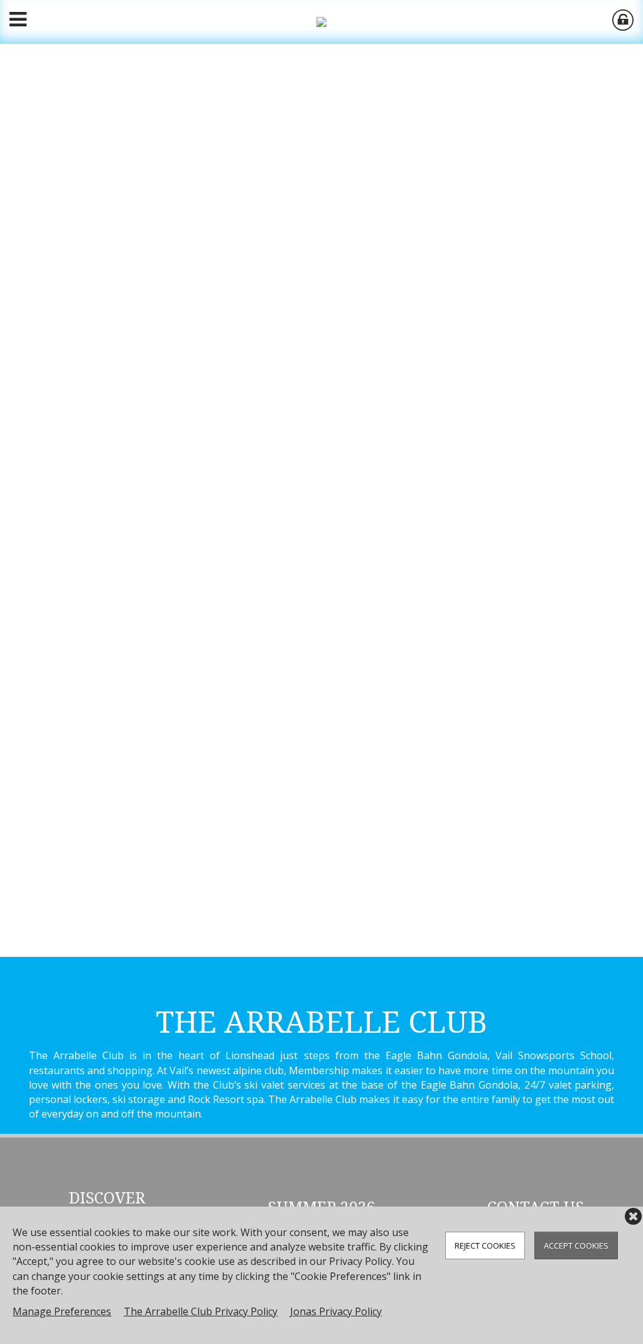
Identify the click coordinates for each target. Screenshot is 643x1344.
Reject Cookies (485, 1245)
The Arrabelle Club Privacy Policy (201, 1311)
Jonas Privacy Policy (336, 1311)
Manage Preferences (62, 1311)
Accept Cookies (576, 1245)
